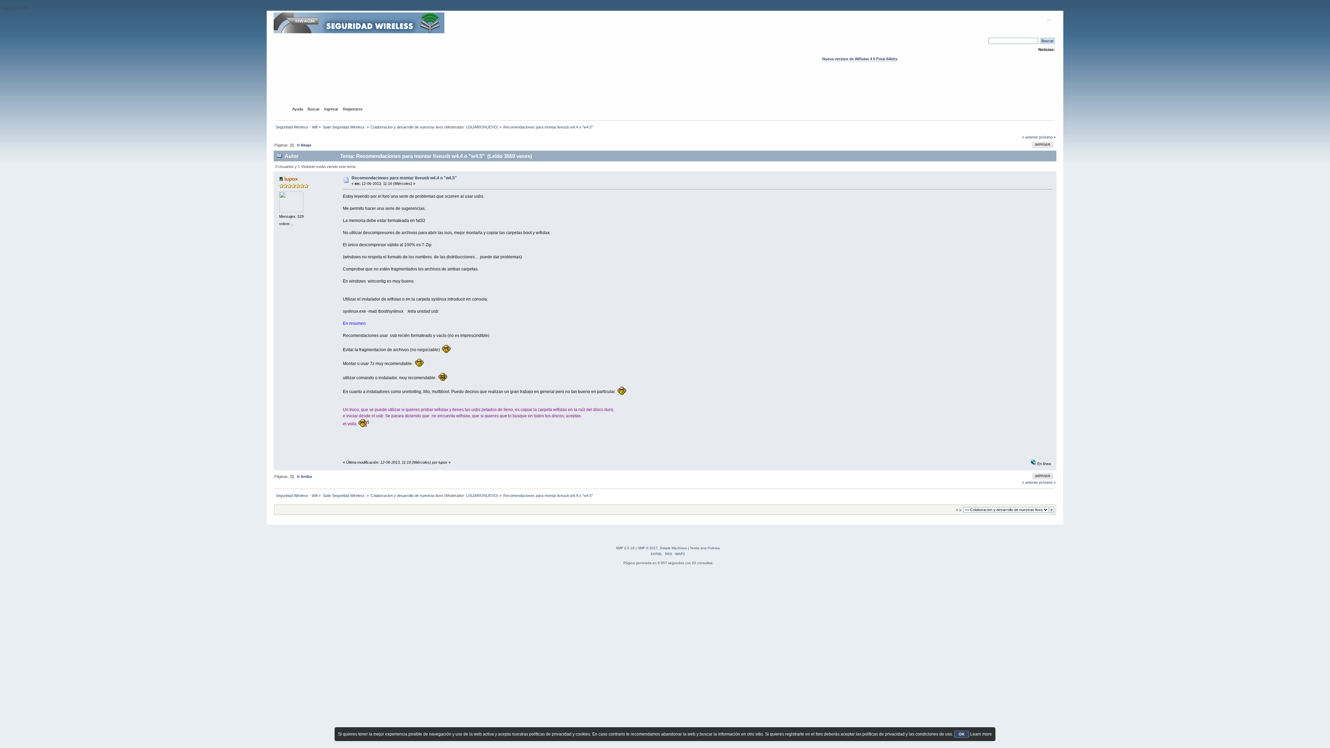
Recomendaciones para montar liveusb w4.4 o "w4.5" (404, 178)
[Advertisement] (665, 90)
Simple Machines (673, 548)
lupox (291, 179)
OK (962, 734)
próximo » (1047, 137)
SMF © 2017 (648, 548)
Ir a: (959, 510)
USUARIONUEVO (481, 127)
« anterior (1030, 137)
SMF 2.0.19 (625, 548)
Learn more (981, 734)
